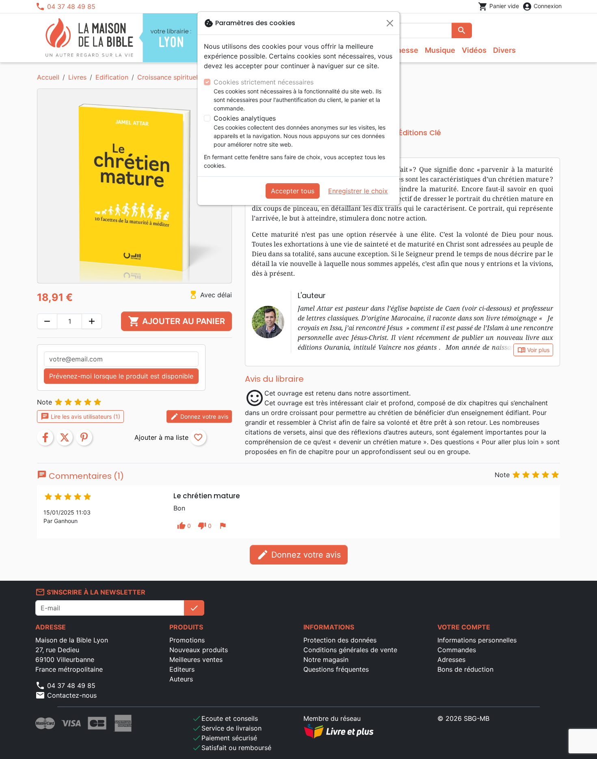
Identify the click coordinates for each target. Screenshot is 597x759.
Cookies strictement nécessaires (264, 82)
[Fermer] (389, 23)
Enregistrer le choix (358, 191)
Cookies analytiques (245, 118)
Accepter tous (292, 191)
